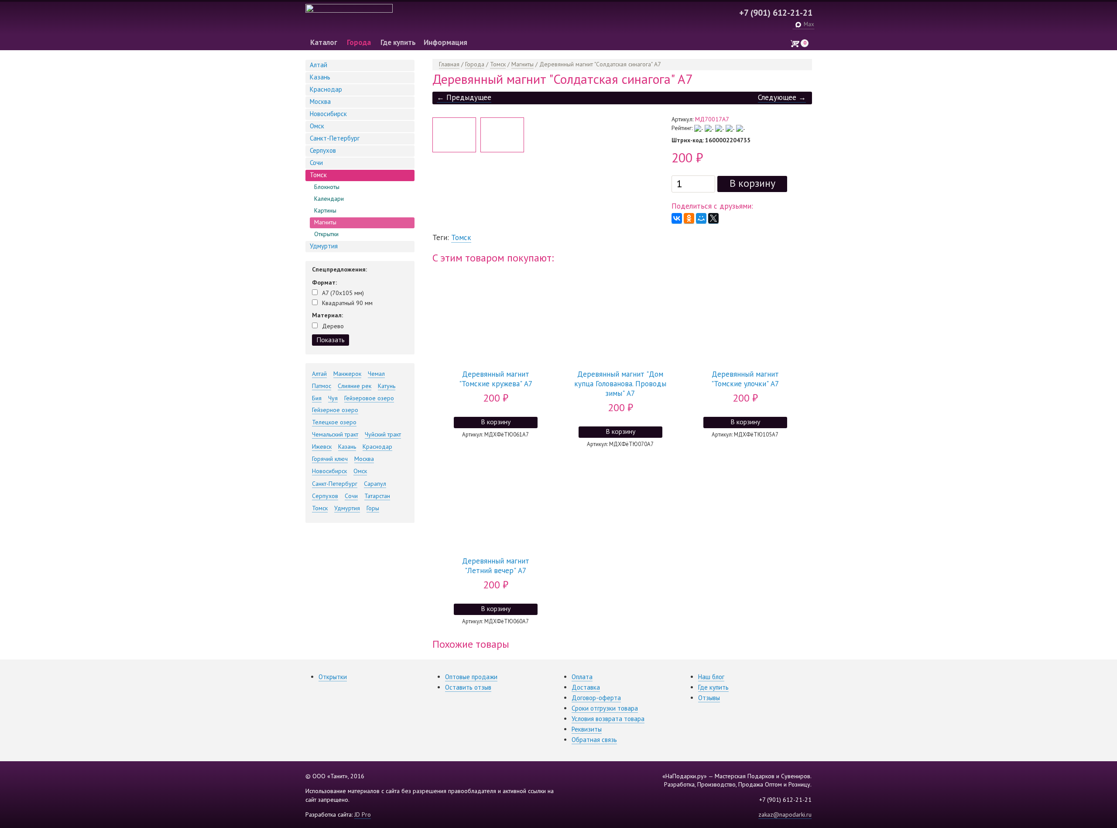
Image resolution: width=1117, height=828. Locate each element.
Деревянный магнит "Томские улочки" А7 (745, 378)
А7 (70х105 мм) (343, 293)
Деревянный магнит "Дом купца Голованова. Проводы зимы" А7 (620, 383)
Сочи (316, 162)
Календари (329, 199)
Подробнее (493, 285)
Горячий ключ (330, 459)
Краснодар (326, 89)
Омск (317, 126)
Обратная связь (594, 739)
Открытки (326, 234)
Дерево (333, 326)
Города (359, 42)
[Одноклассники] (689, 218)
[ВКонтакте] (677, 218)
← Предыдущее (464, 97)
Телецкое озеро (334, 422)
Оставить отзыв (468, 687)
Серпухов (323, 150)
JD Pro (362, 814)
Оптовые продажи (471, 677)
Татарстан (377, 496)
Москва (320, 101)
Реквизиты (587, 729)
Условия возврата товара (608, 719)
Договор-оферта (596, 698)
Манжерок (347, 374)
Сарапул (375, 484)
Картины (325, 210)
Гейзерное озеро (335, 410)
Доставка (586, 687)
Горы (373, 508)
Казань (320, 77)
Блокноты (326, 187)
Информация (445, 42)
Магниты (325, 222)
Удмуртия (324, 246)
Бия (317, 398)
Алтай (318, 65)
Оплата (582, 677)
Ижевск (322, 446)
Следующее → (782, 97)
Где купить (398, 42)
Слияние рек (354, 386)
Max (809, 24)
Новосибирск (328, 114)
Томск (318, 175)
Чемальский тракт (335, 434)
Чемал (376, 374)
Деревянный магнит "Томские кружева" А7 (495, 378)
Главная (449, 64)
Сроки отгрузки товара (605, 708)
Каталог (323, 42)
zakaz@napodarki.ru (785, 814)
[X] (713, 218)
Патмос (321, 386)
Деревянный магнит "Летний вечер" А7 (495, 565)
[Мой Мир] (701, 218)
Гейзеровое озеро (369, 398)
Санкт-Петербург (335, 138)
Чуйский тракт (383, 434)
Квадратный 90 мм (347, 303)
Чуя (333, 398)
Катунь (386, 386)
